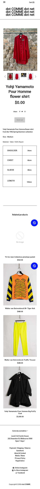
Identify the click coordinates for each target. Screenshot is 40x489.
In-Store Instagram (21, 470)
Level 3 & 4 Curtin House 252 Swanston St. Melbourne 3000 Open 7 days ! (20, 438)
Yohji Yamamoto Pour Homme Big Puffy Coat (20, 412)
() (31, 2)
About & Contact (20, 453)
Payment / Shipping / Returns (20, 448)
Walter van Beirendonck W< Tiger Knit (20, 308)
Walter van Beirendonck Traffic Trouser (20, 360)
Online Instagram (21, 468)
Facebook (21, 473)
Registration (20, 461)
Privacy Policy (20, 458)
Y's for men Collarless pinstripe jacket (20, 257)
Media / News (20, 456)
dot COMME (26, 484)
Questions (20, 451)
